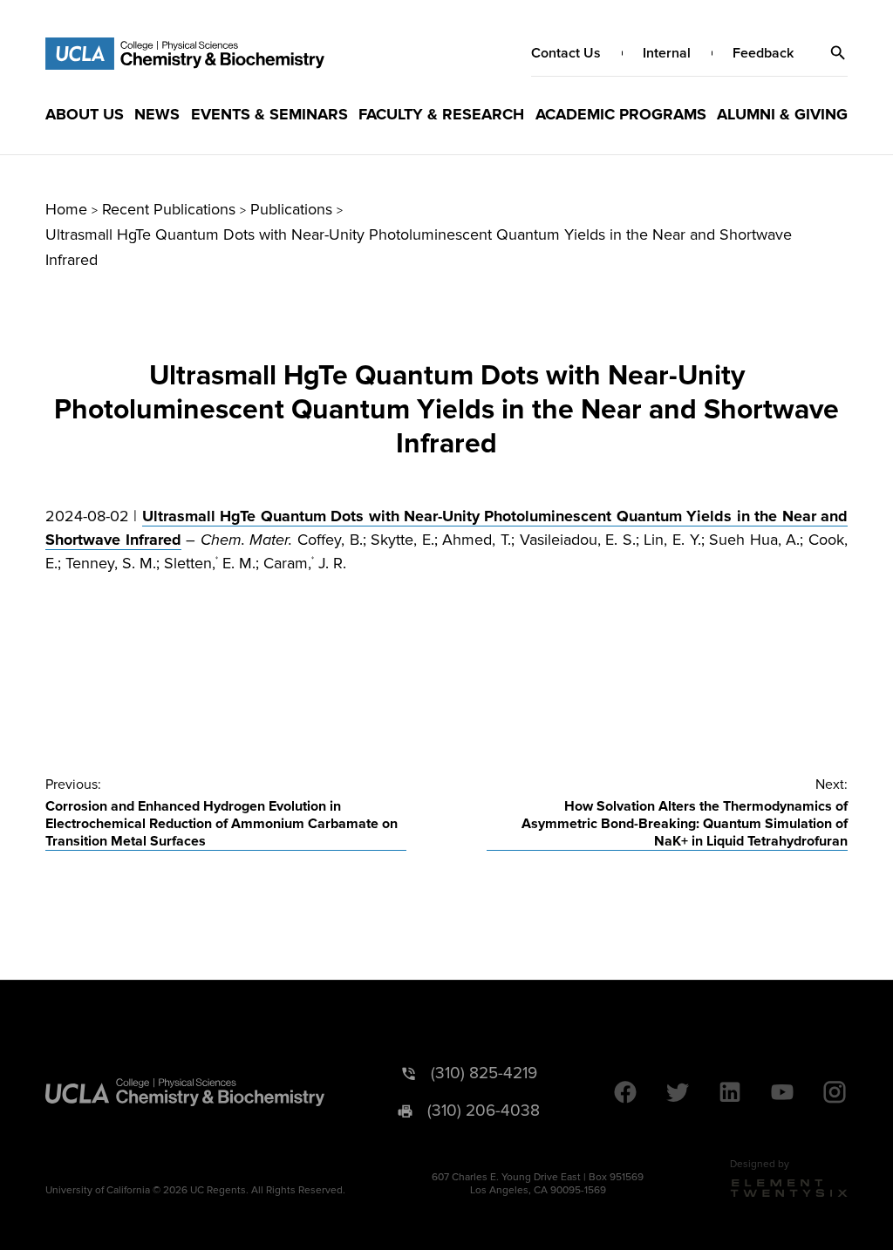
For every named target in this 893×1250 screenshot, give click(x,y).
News (157, 114)
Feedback (763, 53)
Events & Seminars (269, 114)
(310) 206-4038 (483, 1111)
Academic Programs (620, 114)
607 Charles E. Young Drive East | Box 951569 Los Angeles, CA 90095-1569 (538, 1184)
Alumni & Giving (782, 114)
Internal (667, 53)
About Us (84, 114)
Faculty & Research (441, 114)
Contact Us (566, 53)
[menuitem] (84, 114)
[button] (838, 53)
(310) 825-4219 (484, 1073)
